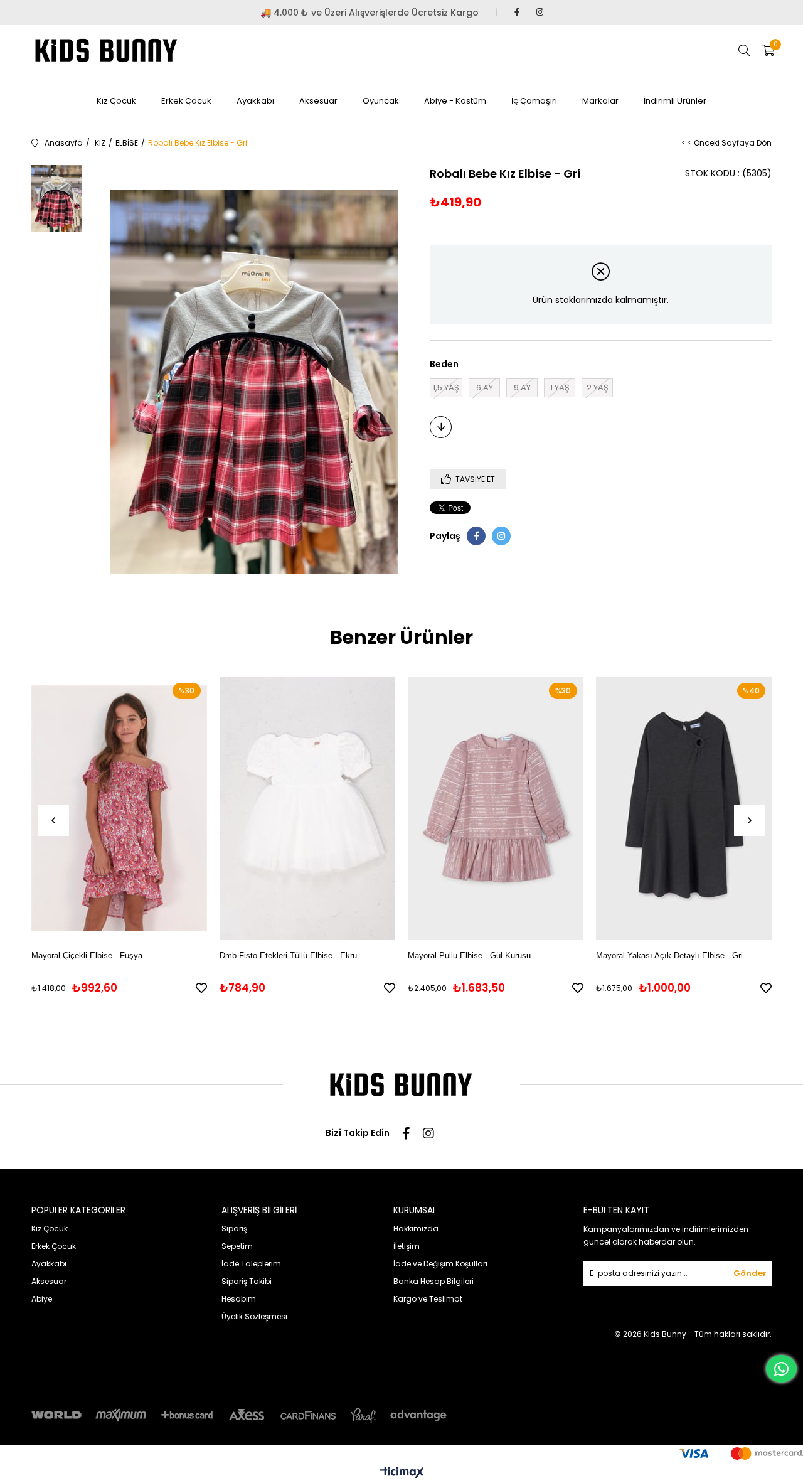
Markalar (600, 101)
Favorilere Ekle (201, 987)
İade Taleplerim (251, 1263)
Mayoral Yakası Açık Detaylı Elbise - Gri (669, 955)
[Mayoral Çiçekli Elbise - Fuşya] (119, 808)
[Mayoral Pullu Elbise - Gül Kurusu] (495, 808)
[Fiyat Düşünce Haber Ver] (441, 427)
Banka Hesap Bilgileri (433, 1281)
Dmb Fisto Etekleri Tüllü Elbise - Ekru (288, 955)
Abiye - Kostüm (455, 101)
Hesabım (238, 1298)
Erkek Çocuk (186, 101)
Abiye (41, 1298)
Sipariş (234, 1228)
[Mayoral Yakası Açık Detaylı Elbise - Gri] (684, 808)
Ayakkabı (255, 101)
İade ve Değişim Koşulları (440, 1263)
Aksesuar (318, 101)
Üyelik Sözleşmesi (254, 1316)
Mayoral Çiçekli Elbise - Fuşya (86, 955)
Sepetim (237, 1246)
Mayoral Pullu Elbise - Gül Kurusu (469, 955)
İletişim (406, 1246)
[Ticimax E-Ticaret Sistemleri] (402, 1473)
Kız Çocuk (116, 101)
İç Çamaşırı (534, 101)
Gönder (750, 1273)
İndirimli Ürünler (675, 101)
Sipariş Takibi (246, 1281)
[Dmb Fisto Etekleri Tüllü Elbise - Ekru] (307, 808)
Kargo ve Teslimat (427, 1298)
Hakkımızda (416, 1228)
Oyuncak (381, 101)
